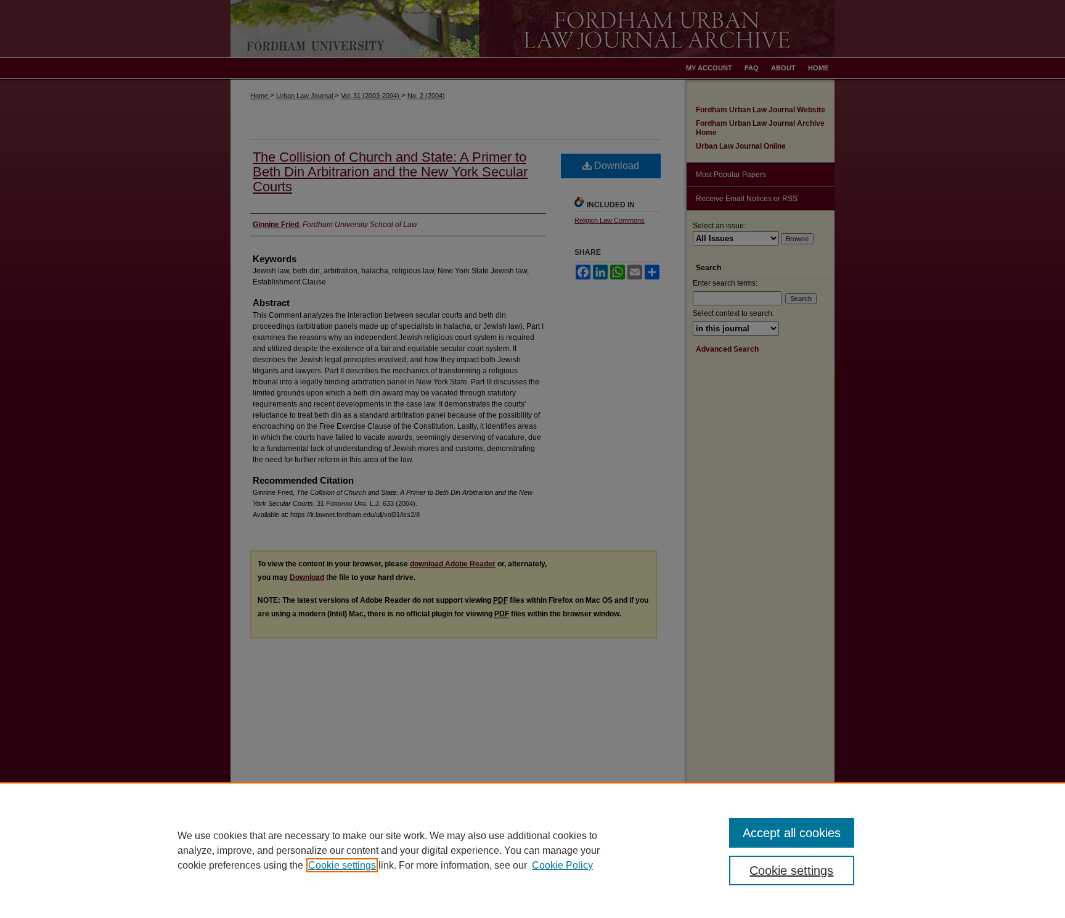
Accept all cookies (792, 833)
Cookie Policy (562, 865)
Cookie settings (342, 865)
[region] (532, 850)
